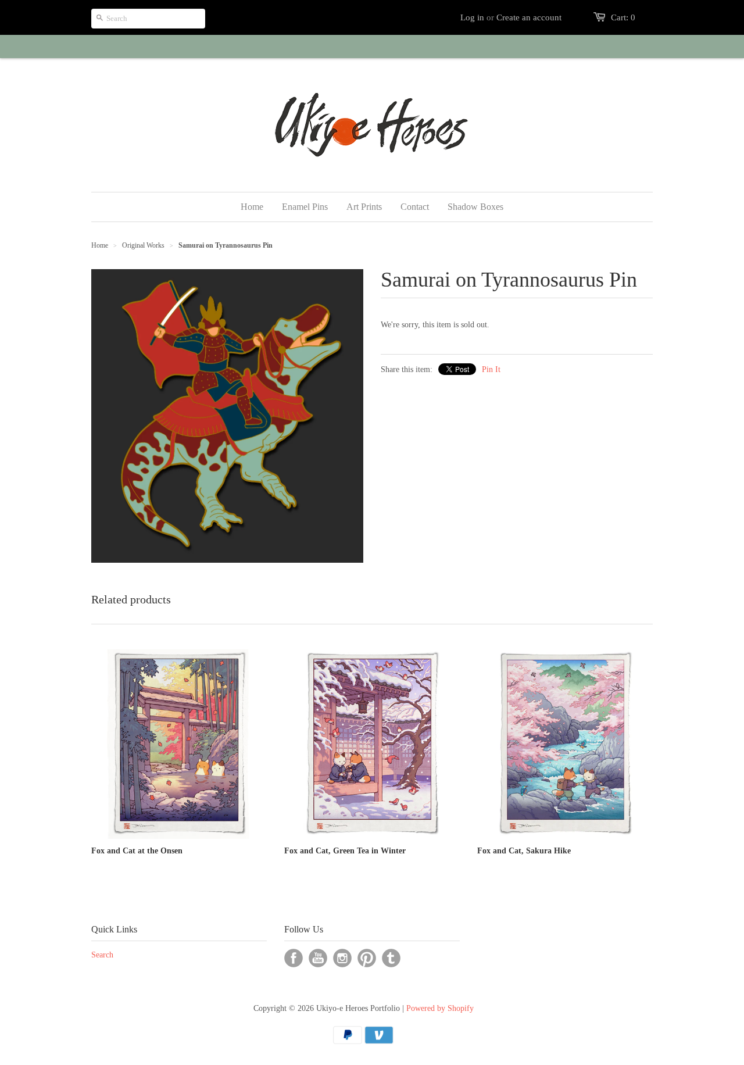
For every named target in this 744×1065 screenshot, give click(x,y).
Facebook (293, 958)
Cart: (623, 17)
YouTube (318, 958)
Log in (472, 17)
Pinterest (366, 958)
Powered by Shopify (440, 1008)
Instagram (342, 958)
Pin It (491, 369)
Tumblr (391, 958)
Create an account (528, 17)
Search (102, 954)
